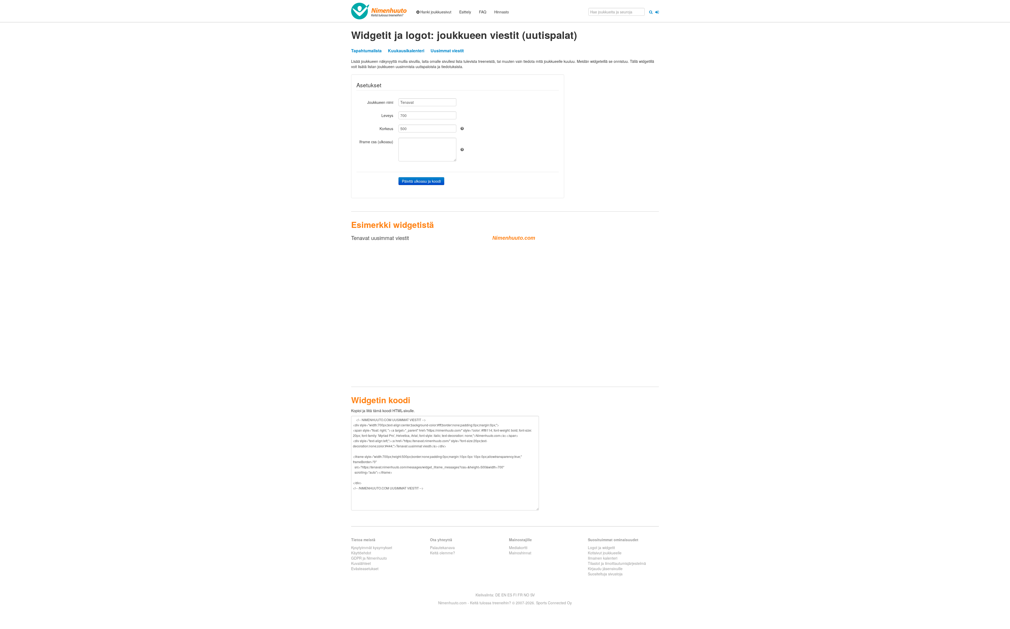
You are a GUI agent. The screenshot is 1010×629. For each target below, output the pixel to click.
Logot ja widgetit (601, 547)
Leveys (387, 115)
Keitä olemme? (442, 552)
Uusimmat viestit (447, 51)
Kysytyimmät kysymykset (371, 547)
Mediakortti (518, 547)
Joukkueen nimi (380, 102)
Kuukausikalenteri (406, 51)
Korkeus (386, 128)
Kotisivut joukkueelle (605, 552)
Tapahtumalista (366, 51)
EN (503, 594)
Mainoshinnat (520, 552)
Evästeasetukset (364, 568)
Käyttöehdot (361, 552)
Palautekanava (442, 547)
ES (509, 594)
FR (520, 594)
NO (526, 594)
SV (532, 594)
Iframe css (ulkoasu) (376, 141)
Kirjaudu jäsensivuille (605, 568)
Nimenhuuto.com (513, 238)
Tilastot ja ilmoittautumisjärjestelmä (617, 563)
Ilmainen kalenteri (602, 558)
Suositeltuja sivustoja (605, 573)
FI (515, 594)
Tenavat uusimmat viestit (380, 238)
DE (497, 594)
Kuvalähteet (361, 563)
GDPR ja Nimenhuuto (369, 558)
